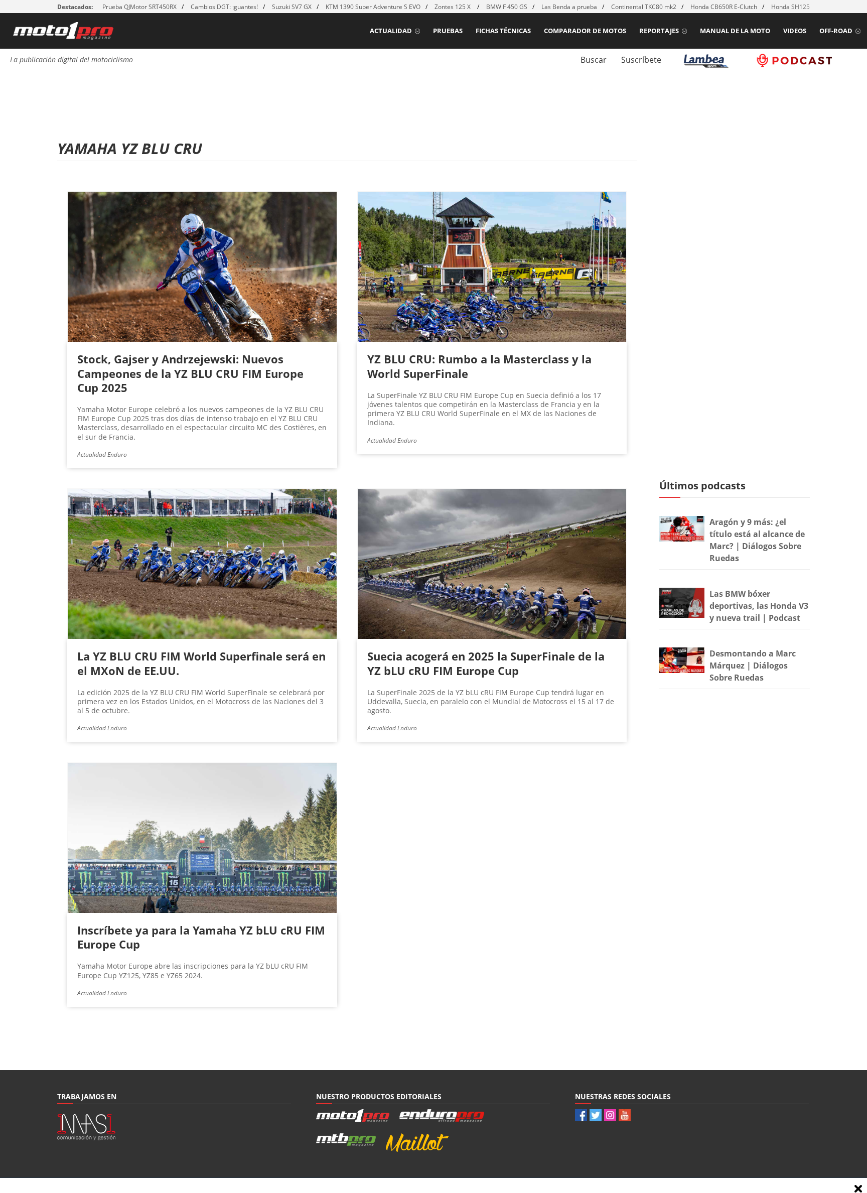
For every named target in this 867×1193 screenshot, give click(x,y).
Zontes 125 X (453, 7)
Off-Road (835, 30)
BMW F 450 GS (506, 7)
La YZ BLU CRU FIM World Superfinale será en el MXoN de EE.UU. (201, 663)
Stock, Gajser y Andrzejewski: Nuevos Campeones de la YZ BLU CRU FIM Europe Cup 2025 (190, 372)
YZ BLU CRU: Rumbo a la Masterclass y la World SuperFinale (479, 365)
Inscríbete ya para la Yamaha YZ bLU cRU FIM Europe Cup (201, 937)
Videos (794, 30)
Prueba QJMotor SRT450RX (139, 7)
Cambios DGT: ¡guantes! (224, 7)
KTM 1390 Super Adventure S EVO (373, 7)
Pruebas (448, 30)
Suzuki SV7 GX (292, 7)
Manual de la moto (735, 30)
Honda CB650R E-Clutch (723, 7)
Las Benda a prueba (569, 7)
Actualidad (391, 30)
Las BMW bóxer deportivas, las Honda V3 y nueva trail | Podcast (758, 605)
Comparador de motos (585, 30)
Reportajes (659, 30)
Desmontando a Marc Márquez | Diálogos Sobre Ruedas (752, 665)
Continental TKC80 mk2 (643, 7)
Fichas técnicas (503, 30)
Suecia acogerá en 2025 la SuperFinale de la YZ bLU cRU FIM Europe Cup (486, 663)
